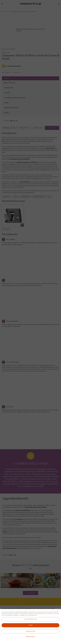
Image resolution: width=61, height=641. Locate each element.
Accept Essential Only (30, 619)
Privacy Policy (30, 636)
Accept (31, 625)
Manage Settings (30, 631)
